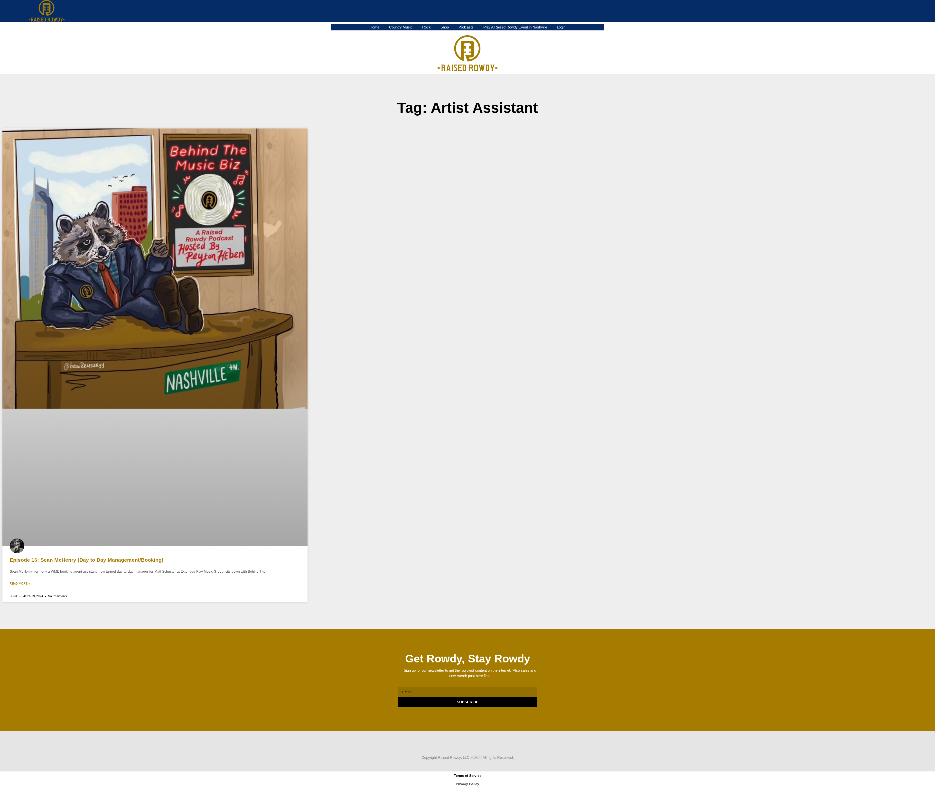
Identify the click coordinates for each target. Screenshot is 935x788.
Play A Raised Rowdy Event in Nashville (515, 27)
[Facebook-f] (454, 745)
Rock (426, 27)
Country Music (400, 27)
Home (374, 27)
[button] (924, 11)
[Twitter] (463, 745)
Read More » (20, 583)
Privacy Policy (467, 784)
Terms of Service (467, 776)
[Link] (481, 745)
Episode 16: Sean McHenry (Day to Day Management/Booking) (86, 560)
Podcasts (466, 27)
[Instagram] (472, 745)
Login (561, 27)
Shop (444, 27)
